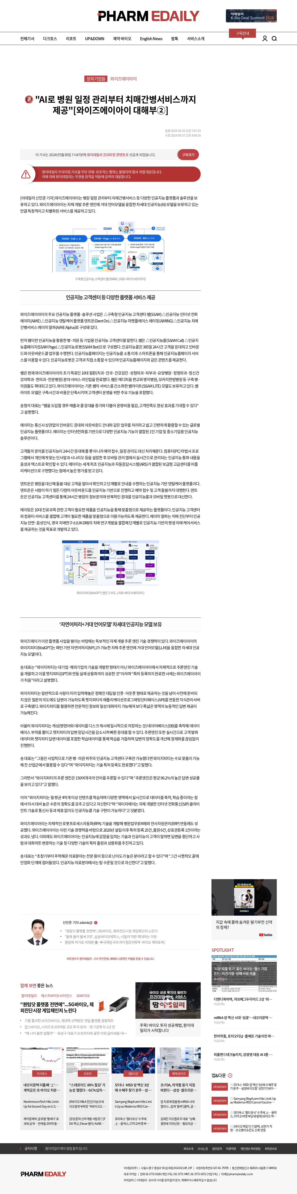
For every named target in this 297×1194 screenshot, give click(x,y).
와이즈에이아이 (123, 79)
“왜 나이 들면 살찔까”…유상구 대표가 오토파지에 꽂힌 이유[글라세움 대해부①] (79, 1033)
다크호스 (50, 38)
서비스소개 (196, 38)
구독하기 (188, 154)
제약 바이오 (122, 38)
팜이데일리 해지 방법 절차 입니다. (66, 1148)
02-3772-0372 (198, 1174)
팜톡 (174, 38)
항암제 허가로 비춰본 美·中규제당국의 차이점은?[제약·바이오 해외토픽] (115, 942)
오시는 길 (203, 1148)
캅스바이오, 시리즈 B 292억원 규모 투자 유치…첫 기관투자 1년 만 (70, 1026)
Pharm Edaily (43, 1174)
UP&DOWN (94, 38)
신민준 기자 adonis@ (77, 922)
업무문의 (217, 1148)
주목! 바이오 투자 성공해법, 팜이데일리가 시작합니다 (167, 1027)
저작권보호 (271, 1148)
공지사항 (31, 1148)
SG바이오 (83, 995)
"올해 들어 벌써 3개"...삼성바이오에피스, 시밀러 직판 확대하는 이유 (111, 936)
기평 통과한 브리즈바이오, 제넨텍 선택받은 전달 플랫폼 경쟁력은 (69, 1020)
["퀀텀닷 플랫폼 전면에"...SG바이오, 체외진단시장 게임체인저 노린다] (113, 1003)
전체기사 (27, 38)
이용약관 (231, 1148)
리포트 (71, 38)
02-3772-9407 (181, 1174)
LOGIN (263, 38)
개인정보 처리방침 (250, 1148)
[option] (79, 1148)
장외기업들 (96, 79)
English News (151, 38)
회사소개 (188, 1148)
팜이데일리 (29, 995)
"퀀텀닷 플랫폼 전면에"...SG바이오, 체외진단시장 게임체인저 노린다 (111, 930)
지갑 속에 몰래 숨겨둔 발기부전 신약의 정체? (244, 924)
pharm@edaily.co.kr (241, 1174)
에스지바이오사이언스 (56, 995)
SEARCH (274, 38)
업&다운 (133, 1073)
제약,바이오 (179, 1073)
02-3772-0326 (153, 1174)
